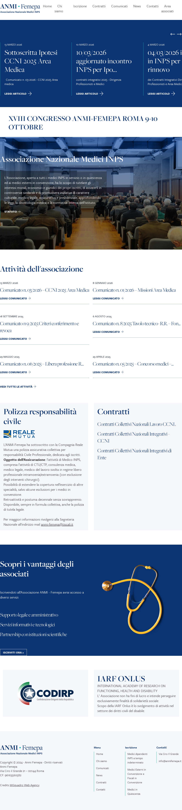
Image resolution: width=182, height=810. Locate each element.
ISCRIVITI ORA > (13, 652)
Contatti (153, 6)
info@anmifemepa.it (170, 761)
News (137, 6)
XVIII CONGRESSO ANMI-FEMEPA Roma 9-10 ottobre (83, 122)
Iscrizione (80, 6)
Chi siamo (59, 8)
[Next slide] (179, 34)
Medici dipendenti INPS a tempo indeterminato (137, 758)
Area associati (167, 8)
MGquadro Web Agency (24, 785)
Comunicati (119, 6)
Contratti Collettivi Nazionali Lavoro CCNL (136, 424)
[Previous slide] (173, 34)
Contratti (99, 6)
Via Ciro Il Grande (169, 754)
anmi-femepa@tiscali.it (57, 524)
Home (47, 6)
